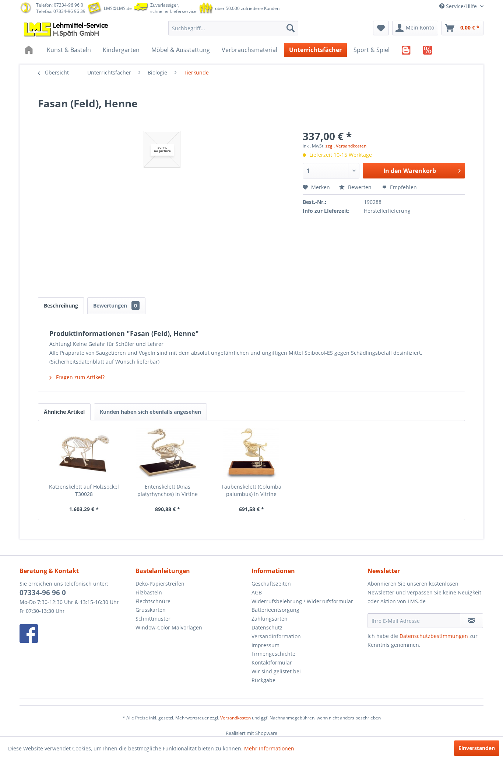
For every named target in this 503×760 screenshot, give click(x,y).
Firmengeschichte (273, 653)
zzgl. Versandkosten (346, 146)
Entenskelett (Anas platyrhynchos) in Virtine (167, 490)
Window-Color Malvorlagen (169, 627)
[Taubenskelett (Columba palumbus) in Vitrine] (251, 453)
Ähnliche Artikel (64, 411)
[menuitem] (233, 28)
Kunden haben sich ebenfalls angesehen (150, 411)
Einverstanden (476, 748)
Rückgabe (263, 680)
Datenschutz (267, 627)
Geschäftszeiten (271, 583)
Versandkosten (235, 718)
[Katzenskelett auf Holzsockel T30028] (84, 453)
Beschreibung (61, 305)
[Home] (30, 50)
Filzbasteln (149, 592)
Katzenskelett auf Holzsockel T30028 (84, 490)
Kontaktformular (272, 662)
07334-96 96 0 (43, 592)
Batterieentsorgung (275, 609)
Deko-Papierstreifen (160, 583)
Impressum (265, 645)
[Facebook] (76, 633)
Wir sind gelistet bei (276, 671)
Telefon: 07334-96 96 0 (59, 5)
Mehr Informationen (269, 748)
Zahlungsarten (270, 618)
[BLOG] (406, 50)
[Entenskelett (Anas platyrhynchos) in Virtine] (168, 453)
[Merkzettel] (381, 28)
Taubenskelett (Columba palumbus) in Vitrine (251, 490)
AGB (257, 592)
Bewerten (360, 187)
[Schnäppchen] (428, 50)
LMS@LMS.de (118, 8)
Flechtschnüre (153, 601)
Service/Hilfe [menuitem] (461, 6)
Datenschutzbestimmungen (434, 635)
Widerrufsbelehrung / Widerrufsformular (302, 601)
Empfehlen (402, 187)
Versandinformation (276, 636)
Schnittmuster (153, 618)
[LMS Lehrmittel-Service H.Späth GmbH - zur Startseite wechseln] (66, 30)
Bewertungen (115, 305)
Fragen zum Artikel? (79, 377)
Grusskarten (151, 609)
